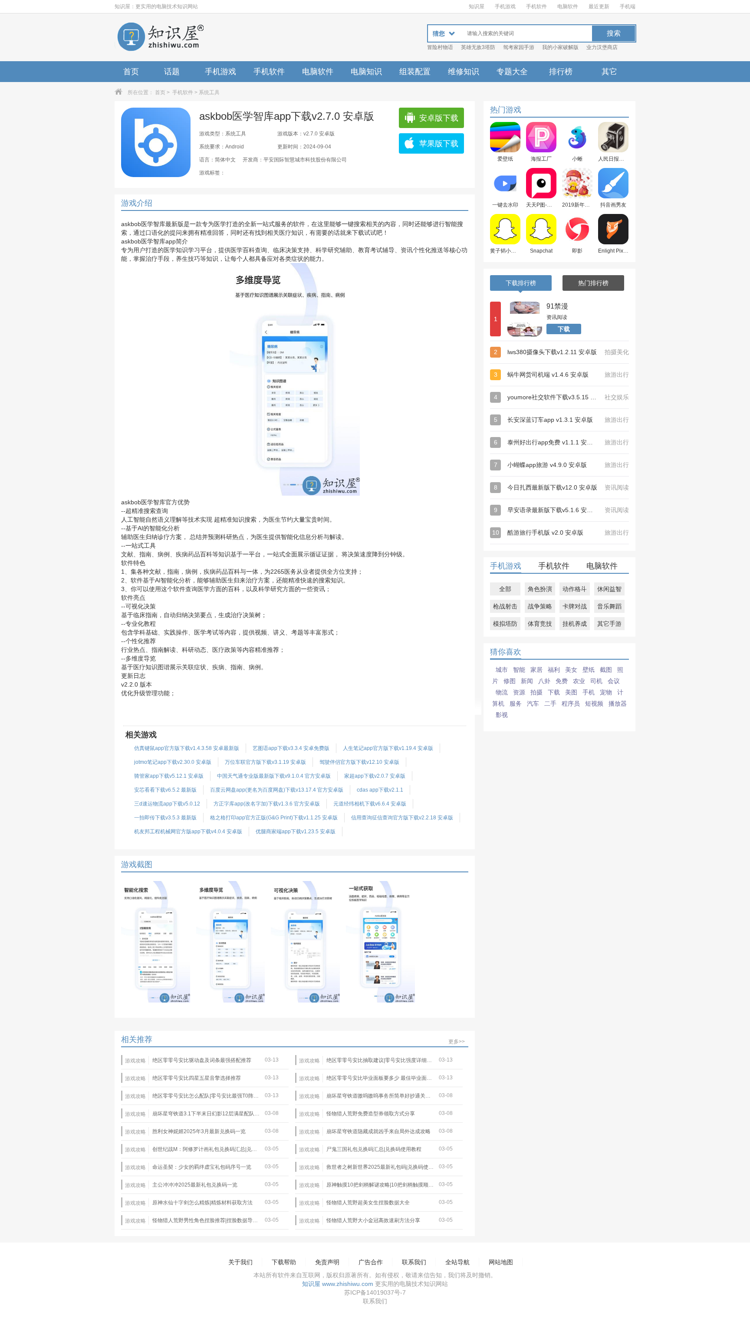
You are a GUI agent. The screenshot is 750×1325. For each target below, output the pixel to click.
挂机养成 (574, 623)
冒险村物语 (440, 47)
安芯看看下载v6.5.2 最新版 (165, 790)
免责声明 (327, 1262)
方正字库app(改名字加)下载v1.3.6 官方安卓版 (267, 804)
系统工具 (209, 92)
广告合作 (371, 1262)
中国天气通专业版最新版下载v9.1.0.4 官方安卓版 (274, 776)
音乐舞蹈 (609, 606)
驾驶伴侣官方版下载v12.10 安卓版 (359, 762)
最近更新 (599, 6)
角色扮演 (540, 588)
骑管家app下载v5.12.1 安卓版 (169, 776)
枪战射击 (505, 606)
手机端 (627, 6)
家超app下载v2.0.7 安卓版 (374, 776)
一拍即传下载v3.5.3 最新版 (165, 818)
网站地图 (501, 1262)
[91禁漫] (524, 319)
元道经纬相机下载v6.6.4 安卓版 (369, 804)
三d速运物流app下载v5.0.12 (167, 804)
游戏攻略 (135, 1061)
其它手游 (609, 623)
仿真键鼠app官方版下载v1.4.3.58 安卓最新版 (186, 748)
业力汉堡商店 (602, 47)
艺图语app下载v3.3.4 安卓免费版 (291, 748)
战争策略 (540, 606)
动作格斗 (574, 588)
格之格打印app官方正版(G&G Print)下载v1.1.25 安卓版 (274, 818)
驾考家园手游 (518, 47)
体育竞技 (540, 623)
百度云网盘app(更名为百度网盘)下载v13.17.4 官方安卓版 (276, 790)
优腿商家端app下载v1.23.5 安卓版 (296, 832)
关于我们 (240, 1262)
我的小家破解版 (560, 47)
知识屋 (476, 6)
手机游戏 (505, 6)
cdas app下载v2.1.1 (380, 790)
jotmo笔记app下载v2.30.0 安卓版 (172, 762)
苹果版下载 (438, 143)
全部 (505, 588)
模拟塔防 (505, 623)
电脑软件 (567, 6)
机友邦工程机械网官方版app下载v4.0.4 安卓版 (188, 832)
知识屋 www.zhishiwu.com (337, 1283)
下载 (564, 328)
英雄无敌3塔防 (478, 47)
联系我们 (414, 1262)
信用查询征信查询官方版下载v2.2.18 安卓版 (402, 818)
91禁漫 (557, 306)
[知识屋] (160, 37)
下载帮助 (284, 1262)
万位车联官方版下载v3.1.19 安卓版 (265, 762)
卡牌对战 (574, 606)
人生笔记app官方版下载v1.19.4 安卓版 (388, 748)
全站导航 (457, 1262)
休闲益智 (609, 588)
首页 (131, 71)
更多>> (456, 1042)
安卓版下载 (438, 118)
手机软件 (536, 6)
